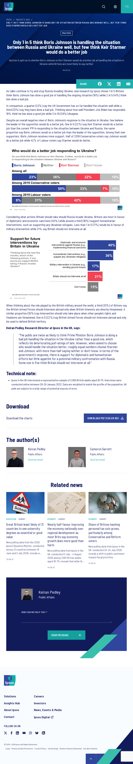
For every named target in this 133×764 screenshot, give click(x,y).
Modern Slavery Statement (71, 748)
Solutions (10, 696)
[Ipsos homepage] (9, 6)
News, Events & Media (48, 710)
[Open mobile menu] (127, 6)
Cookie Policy (40, 748)
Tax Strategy (53, 748)
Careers (39, 696)
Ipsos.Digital (42, 717)
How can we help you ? (34, 612)
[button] (104, 7)
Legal (7, 748)
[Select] (115, 7)
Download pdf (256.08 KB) (103, 418)
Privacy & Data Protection (22, 748)
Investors (40, 703)
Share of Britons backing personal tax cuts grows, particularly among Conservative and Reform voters (104, 532)
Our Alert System (90, 748)
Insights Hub (23, 19)
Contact (9, 717)
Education (11, 519)
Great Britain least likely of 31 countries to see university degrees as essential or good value (25, 530)
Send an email (35, 459)
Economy (51, 519)
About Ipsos (11, 710)
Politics (66, 33)
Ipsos (9, 19)
